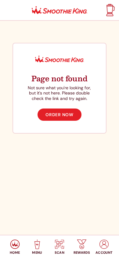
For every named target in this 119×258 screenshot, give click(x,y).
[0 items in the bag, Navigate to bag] (109, 10)
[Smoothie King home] (59, 10)
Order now (59, 114)
